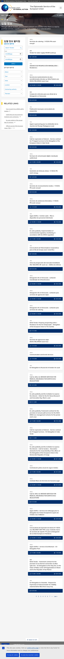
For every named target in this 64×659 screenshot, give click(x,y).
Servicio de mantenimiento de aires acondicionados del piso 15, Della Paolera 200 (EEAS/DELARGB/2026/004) (44, 79)
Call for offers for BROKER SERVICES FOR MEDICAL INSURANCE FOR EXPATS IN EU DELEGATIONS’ (43, 379)
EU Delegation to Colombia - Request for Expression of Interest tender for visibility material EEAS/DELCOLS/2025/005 (43, 584)
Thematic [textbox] (7, 93)
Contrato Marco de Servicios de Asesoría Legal (45, 481)
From (5, 51)
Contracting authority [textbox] (10, 89)
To (5, 56)
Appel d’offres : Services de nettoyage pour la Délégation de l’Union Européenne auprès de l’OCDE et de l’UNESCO (44, 513)
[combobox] (13, 71)
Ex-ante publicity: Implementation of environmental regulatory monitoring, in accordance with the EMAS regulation (43, 233)
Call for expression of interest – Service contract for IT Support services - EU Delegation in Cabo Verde (45, 432)
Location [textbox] (7, 85)
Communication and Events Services (41, 354)
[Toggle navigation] (61, 7)
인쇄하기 (60, 15)
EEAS (2, 15)
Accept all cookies (12, 655)
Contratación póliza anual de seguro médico (44, 468)
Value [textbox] (6, 80)
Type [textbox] (6, 76)
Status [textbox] (6, 72)
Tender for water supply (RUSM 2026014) (43, 53)
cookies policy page (33, 648)
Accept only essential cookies (29, 655)
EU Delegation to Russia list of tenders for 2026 (45, 367)
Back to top (33, 640)
